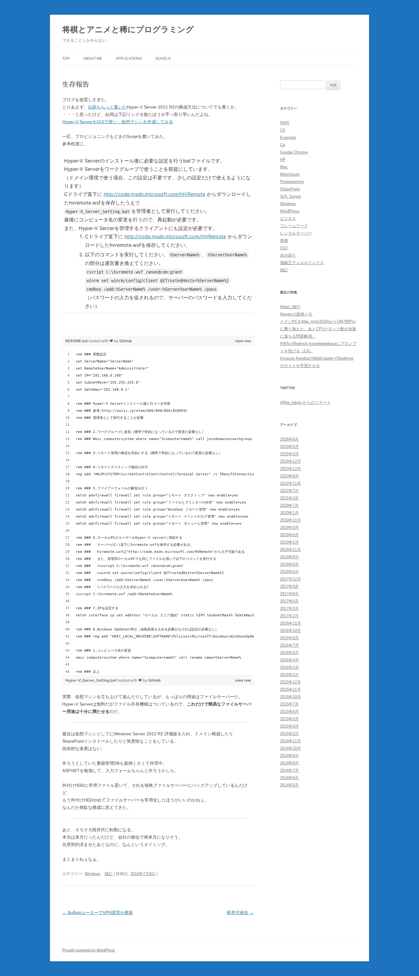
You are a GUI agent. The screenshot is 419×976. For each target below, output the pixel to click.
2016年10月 (290, 630)
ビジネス (288, 218)
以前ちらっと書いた (107, 107)
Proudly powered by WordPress (88, 950)
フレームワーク (294, 226)
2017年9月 (289, 586)
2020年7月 (289, 505)
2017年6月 (289, 601)
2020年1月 (289, 513)
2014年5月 (289, 785)
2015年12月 (290, 682)
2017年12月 (290, 579)
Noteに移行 (290, 306)
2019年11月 (290, 520)
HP (283, 159)
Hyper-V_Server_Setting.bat (91, 680)
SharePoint (290, 189)
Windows (93, 873)
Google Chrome (294, 152)
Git (282, 145)
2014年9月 (289, 755)
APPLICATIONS (129, 58)
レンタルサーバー (296, 233)
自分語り (288, 255)
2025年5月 (289, 446)
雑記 (109, 873)
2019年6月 (289, 535)
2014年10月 (290, 748)
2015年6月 (289, 711)
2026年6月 (289, 439)
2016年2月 (289, 674)
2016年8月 (289, 638)
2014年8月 (289, 763)
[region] (158, 245)
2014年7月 (289, 770)
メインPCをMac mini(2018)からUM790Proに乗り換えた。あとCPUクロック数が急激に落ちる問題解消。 (318, 329)
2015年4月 (289, 726)
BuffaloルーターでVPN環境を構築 (97, 912)
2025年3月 (289, 454)
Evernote (288, 137)
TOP (66, 58)
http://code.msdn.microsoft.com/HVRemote (154, 194)
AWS (284, 123)
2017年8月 (289, 593)
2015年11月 (290, 689)
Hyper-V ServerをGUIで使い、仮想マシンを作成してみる (117, 121)
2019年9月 (289, 527)
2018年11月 (290, 549)
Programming (292, 181)
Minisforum (290, 174)
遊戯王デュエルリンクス (302, 262)
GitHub (125, 341)
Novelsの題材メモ (296, 314)
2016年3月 (289, 667)
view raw (243, 341)
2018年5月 (289, 571)
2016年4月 (289, 660)
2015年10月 (290, 697)
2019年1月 (289, 542)
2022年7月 (289, 490)
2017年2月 (289, 616)
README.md (77, 341)
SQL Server (290, 196)
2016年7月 (289, 645)
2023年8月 (289, 476)
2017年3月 (289, 608)
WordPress (290, 211)
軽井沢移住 (240, 912)
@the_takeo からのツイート (305, 402)
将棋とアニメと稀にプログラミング (128, 29)
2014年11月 (290, 741)
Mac (284, 167)
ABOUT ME (92, 58)
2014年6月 (289, 777)
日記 (284, 248)
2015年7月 (289, 704)
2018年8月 (289, 557)
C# (282, 130)
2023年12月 (290, 468)
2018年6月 (289, 564)
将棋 (284, 240)
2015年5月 (289, 719)
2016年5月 (289, 652)
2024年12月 (290, 461)
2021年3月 (289, 498)
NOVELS (163, 58)
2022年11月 (290, 483)
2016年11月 (290, 623)
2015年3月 (289, 733)
